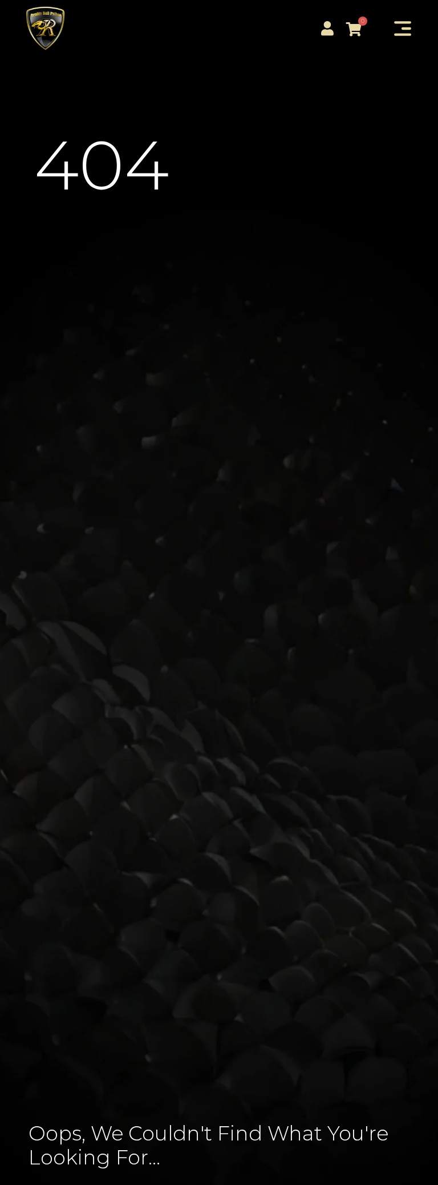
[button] (402, 29)
